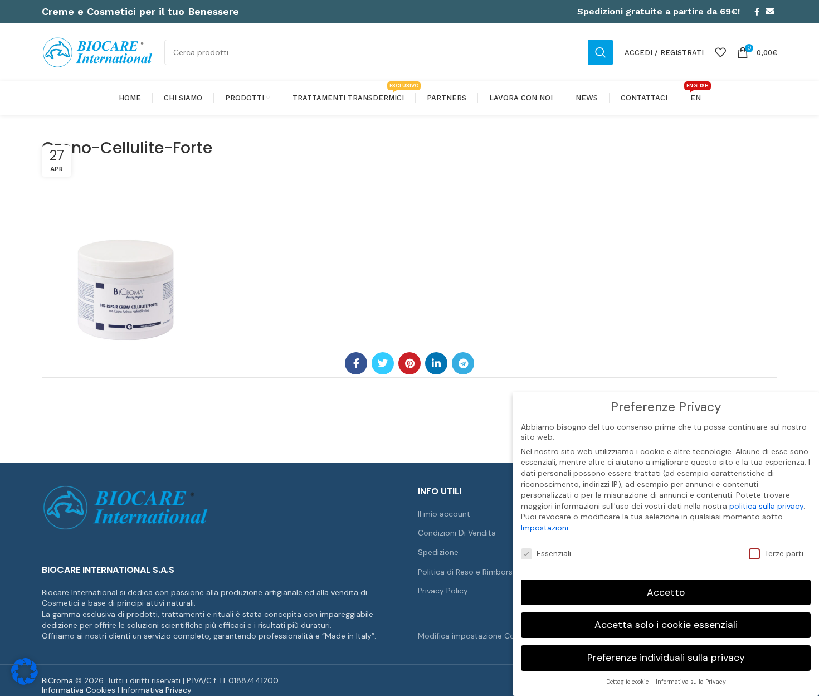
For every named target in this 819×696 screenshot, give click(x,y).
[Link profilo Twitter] (383, 363)
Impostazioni (544, 528)
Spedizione (438, 552)
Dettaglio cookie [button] (628, 681)
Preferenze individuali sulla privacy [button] (666, 657)
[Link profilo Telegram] (463, 363)
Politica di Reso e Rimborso (468, 572)
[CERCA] (600, 52)
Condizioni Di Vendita (457, 533)
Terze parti (783, 553)
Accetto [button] (666, 592)
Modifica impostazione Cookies (476, 636)
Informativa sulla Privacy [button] (691, 681)
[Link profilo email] (770, 11)
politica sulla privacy (766, 506)
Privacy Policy (443, 591)
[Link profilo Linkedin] (436, 363)
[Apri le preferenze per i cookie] (24, 682)
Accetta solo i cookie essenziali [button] (666, 625)
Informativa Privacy (156, 690)
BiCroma (57, 680)
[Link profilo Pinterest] (409, 363)
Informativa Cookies (78, 690)
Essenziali (554, 553)
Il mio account (444, 514)
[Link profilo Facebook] (757, 11)
